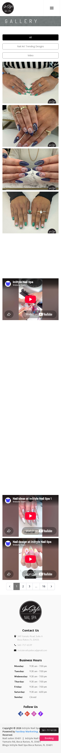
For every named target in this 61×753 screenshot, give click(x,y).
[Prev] (10, 586)
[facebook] (20, 714)
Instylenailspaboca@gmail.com (32, 650)
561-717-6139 (24, 645)
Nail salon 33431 (11, 738)
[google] (27, 714)
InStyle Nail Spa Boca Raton (38, 728)
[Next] (51, 586)
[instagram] (34, 714)
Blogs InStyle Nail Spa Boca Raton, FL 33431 (27, 745)
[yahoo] (40, 714)
